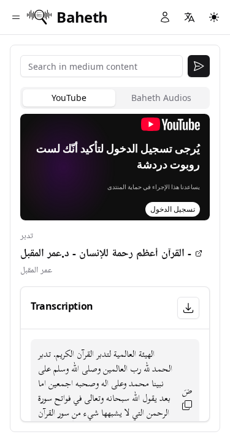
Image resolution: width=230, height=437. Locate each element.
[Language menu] (189, 17)
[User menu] (165, 17)
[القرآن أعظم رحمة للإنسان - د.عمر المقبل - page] (199, 253)
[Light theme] (214, 17)
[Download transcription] (188, 308)
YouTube (69, 97)
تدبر (26, 236)
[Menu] (16, 17)
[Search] (199, 66)
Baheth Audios (161, 97)
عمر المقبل (36, 270)
